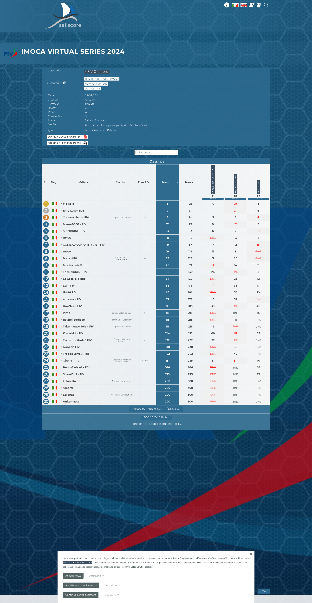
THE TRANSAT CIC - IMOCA (102, 78)
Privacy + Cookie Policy (77, 562)
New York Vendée (96, 83)
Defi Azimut (92, 88)
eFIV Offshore (96, 71)
